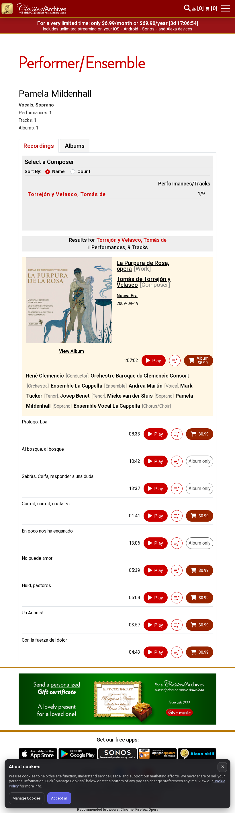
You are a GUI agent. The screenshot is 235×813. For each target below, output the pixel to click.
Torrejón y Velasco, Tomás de (67, 194)
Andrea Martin (145, 386)
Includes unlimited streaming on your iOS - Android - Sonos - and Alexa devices (117, 29)
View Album (71, 351)
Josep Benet (75, 396)
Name (58, 171)
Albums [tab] (75, 145)
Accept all (59, 798)
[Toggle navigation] (226, 8)
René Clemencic (45, 376)
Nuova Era (127, 295)
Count (83, 171)
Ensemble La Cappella (76, 386)
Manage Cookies (27, 798)
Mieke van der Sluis (130, 396)
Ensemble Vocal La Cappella (107, 406)
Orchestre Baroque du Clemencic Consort (140, 376)
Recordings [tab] (38, 145)
